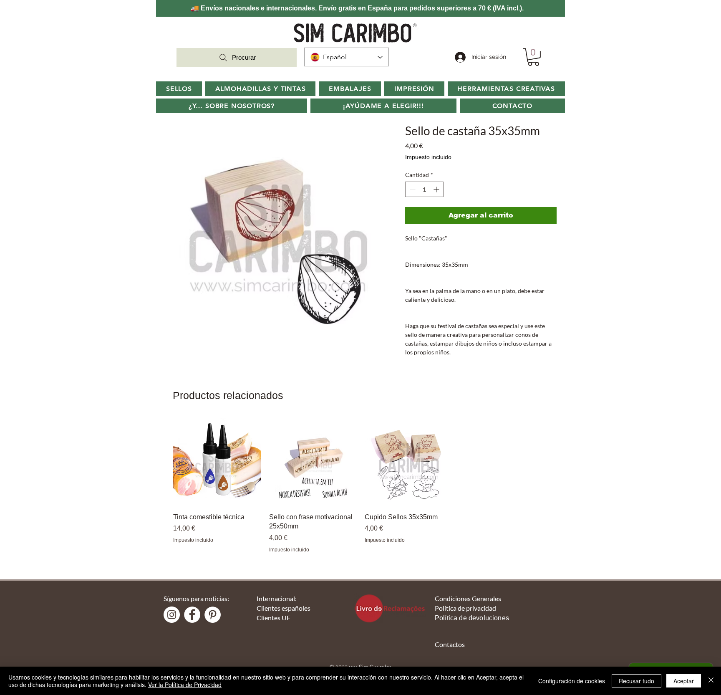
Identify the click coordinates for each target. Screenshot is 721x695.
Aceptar (683, 681)
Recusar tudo (636, 681)
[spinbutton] (424, 189)
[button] (231, 106)
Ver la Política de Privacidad (185, 684)
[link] (533, 57)
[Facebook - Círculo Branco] (192, 615)
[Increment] (437, 189)
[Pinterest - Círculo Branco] (212, 615)
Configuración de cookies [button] (571, 681)
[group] (360, 485)
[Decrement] (411, 189)
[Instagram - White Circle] (172, 615)
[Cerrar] (711, 680)
